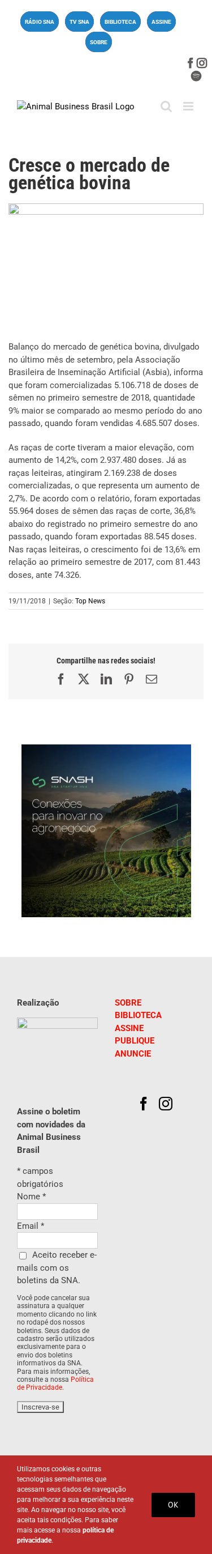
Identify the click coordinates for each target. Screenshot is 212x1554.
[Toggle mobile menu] (189, 106)
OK (173, 1505)
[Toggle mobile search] (166, 106)
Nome (31, 1196)
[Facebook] (143, 1103)
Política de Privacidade (55, 1383)
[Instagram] (165, 1103)
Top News (90, 601)
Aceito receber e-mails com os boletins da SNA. (57, 1267)
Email (30, 1226)
